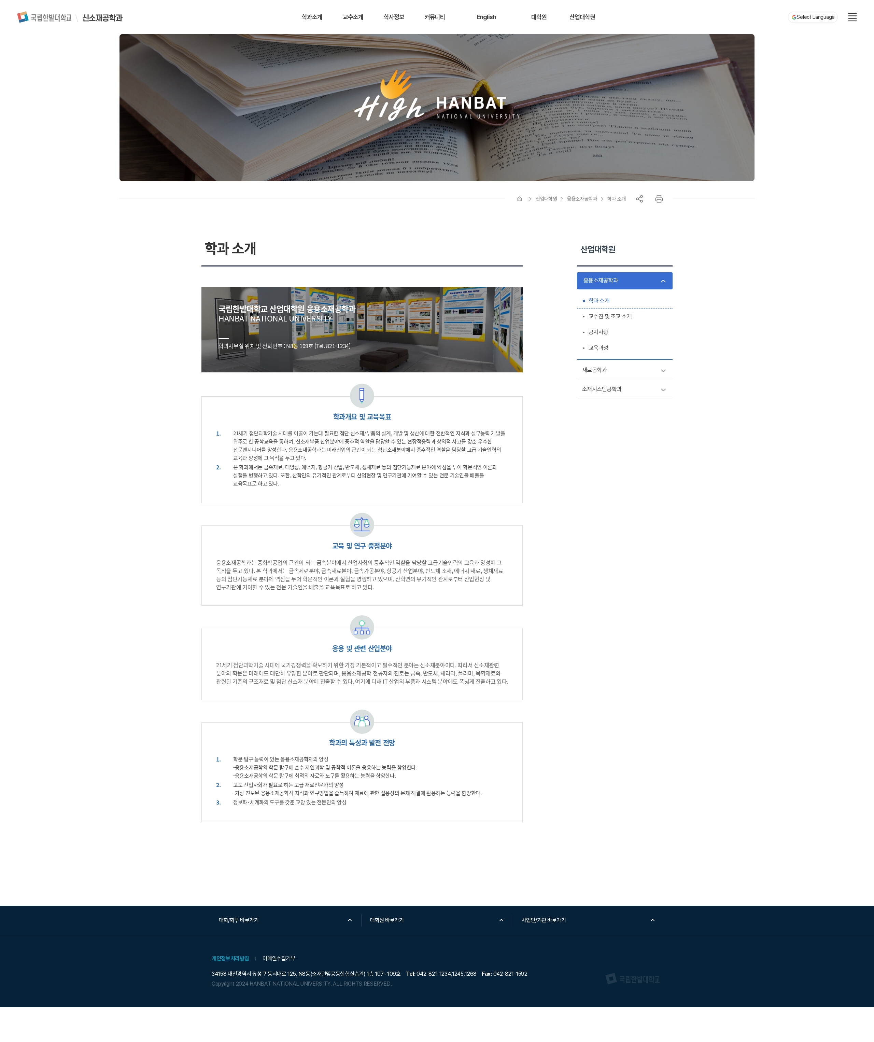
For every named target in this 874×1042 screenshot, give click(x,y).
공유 (639, 199)
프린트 (659, 199)
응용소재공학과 (582, 199)
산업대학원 (546, 199)
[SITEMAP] (852, 17)
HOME (519, 199)
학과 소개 (616, 199)
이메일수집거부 (279, 958)
